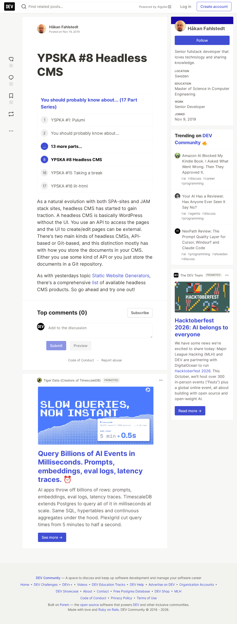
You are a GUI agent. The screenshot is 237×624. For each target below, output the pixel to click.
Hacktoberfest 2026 (192, 371)
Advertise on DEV (162, 584)
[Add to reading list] (11, 98)
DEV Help (137, 584)
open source (89, 605)
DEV (136, 605)
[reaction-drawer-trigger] (11, 61)
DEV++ (67, 584)
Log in (185, 6)
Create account (214, 6)
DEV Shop (162, 591)
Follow (202, 40)
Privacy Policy (121, 598)
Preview (80, 345)
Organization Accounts (196, 584)
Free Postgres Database (131, 591)
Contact (103, 591)
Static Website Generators (120, 275)
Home (24, 584)
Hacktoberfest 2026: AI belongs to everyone (201, 327)
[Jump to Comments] (11, 80)
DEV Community (48, 578)
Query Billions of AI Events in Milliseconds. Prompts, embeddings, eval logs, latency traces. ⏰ (90, 466)
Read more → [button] (190, 410)
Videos (82, 584)
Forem (64, 605)
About (87, 591)
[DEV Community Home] (9, 6)
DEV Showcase (67, 591)
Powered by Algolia (153, 7)
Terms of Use (147, 598)
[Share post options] (11, 131)
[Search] (23, 6)
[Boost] (11, 114)
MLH (177, 591)
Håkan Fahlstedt (63, 27)
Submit (56, 345)
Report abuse (111, 360)
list (95, 282)
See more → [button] (52, 537)
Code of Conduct (81, 360)
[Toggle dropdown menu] (161, 380)
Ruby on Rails (108, 609)
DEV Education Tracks (108, 584)
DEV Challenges (46, 584)
